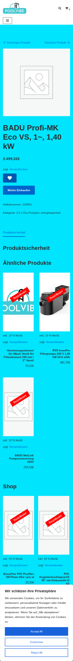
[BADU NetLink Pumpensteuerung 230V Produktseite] (18, 406)
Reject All (36, 652)
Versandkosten (18, 169)
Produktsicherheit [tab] (14, 232)
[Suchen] (59, 8)
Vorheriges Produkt (18, 42)
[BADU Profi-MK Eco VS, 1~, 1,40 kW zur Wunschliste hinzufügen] (10, 178)
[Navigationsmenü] (7, 20)
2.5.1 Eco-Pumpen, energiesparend (38, 212)
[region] (36, 623)
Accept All (36, 631)
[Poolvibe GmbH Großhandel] (14, 8)
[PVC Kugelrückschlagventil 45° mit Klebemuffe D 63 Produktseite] (46, 525)
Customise (36, 642)
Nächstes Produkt (55, 42)
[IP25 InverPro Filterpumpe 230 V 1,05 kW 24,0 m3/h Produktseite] (55, 302)
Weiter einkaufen (19, 190)
